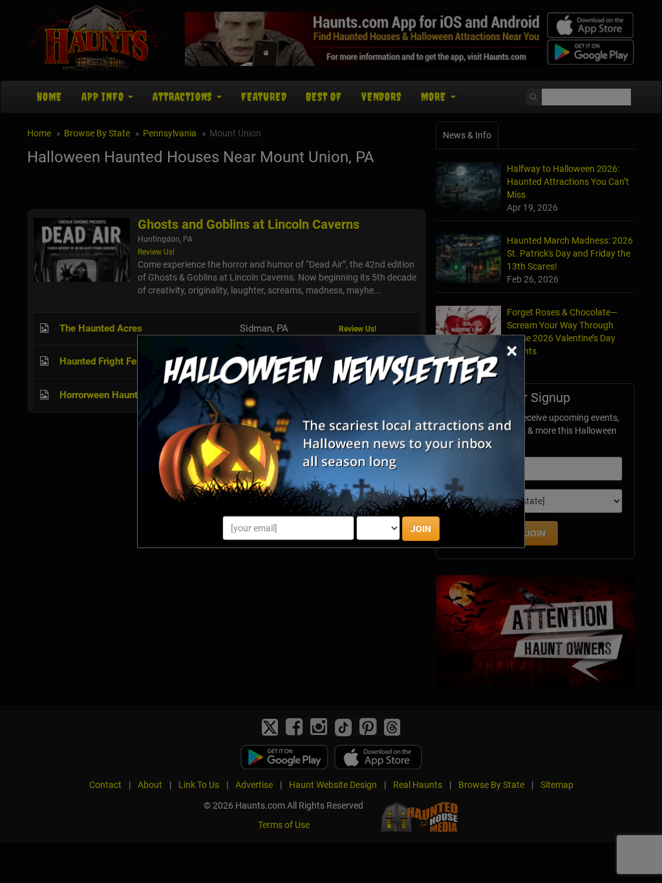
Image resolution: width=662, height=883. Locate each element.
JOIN (421, 529)
